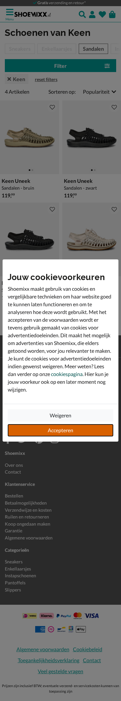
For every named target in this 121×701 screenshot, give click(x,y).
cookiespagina (67, 374)
